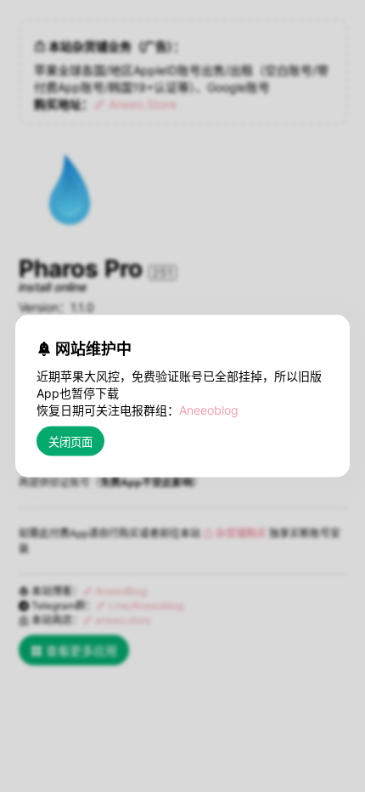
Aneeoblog (209, 410)
